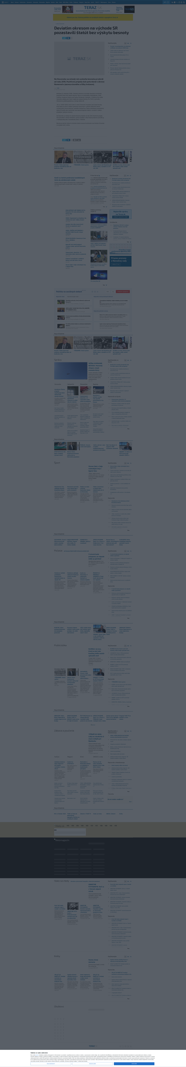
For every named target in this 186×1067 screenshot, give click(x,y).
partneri (37, 1055)
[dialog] (93, 1058)
